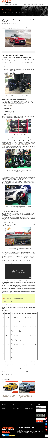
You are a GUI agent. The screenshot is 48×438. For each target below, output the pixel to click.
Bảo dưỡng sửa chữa (16, 408)
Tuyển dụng (3, 411)
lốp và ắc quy (8, 371)
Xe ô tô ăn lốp (6, 298)
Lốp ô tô (14, 406)
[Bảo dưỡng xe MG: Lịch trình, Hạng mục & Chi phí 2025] (10, 392)
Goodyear (26, 144)
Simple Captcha (38, 413)
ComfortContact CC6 (12, 109)
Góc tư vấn (41, 4)
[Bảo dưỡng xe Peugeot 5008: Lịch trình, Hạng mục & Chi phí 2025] (27, 392)
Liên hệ (3, 413)
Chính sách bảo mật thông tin (29, 408)
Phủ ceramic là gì (7, 301)
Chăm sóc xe (30, 4)
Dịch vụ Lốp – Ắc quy (16, 4)
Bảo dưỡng (24, 4)
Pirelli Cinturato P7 (9, 105)
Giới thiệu (3, 406)
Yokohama (19, 144)
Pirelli (3, 144)
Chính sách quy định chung (28, 406)
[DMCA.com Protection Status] (12, 435)
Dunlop (23, 144)
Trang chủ (4, 12)
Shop (10, 4)
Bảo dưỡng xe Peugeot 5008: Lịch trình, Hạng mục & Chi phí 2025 (26, 396)
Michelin (10, 144)
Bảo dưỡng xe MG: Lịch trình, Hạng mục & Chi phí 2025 (9, 396)
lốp (4, 371)
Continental (15, 144)
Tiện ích (35, 4)
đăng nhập (7, 376)
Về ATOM (6, 4)
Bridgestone (6, 144)
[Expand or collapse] (33, 52)
